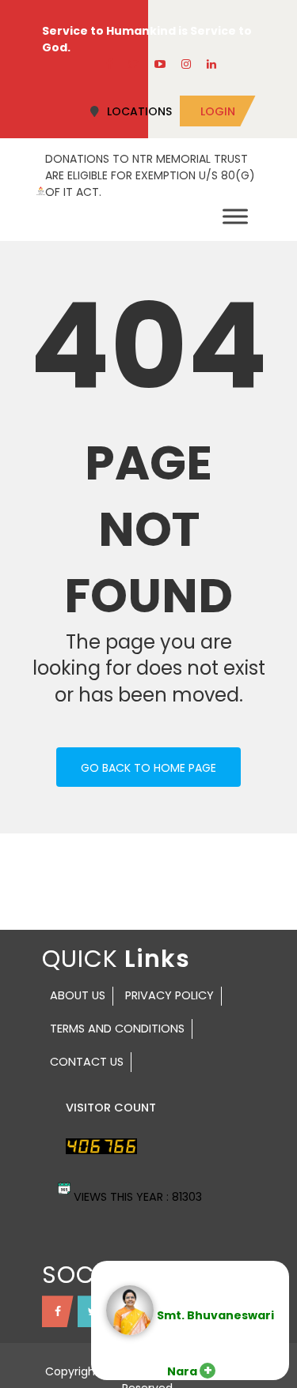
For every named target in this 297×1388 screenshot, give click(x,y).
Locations (139, 111)
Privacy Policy (169, 995)
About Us (77, 995)
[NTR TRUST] (41, 189)
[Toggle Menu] (235, 216)
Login (217, 111)
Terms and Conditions (117, 1028)
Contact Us (87, 1062)
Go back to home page (148, 768)
